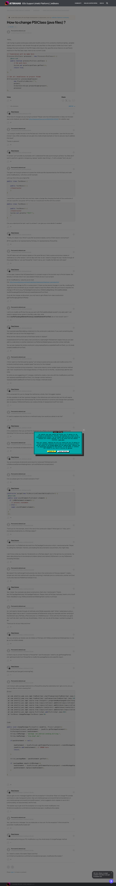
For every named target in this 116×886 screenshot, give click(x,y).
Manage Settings (63, 451)
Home (13, 3)
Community (78, 3)
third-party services (46, 446)
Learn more (61, 440)
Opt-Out (70, 448)
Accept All (52, 451)
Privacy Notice (54, 445)
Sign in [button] (102, 3)
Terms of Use (67, 445)
